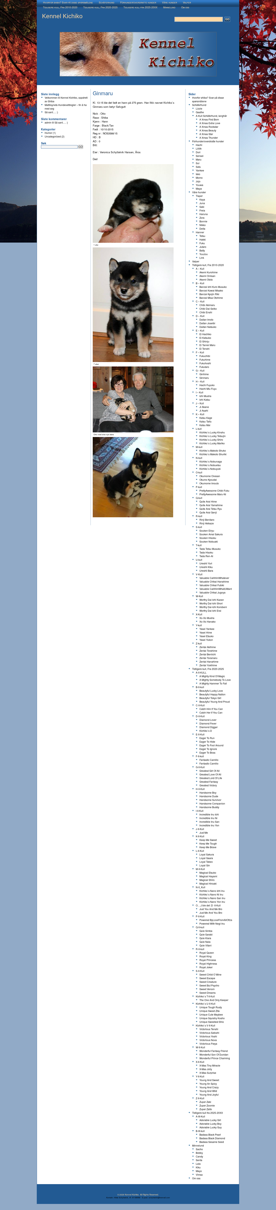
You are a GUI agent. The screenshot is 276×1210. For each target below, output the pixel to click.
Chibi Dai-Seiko (208, 308)
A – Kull (200, 268)
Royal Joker (206, 967)
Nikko (202, 225)
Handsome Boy (207, 792)
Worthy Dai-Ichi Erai (210, 610)
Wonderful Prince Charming (214, 1058)
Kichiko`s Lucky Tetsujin (212, 436)
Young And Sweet (209, 1080)
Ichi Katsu (204, 399)
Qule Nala (205, 941)
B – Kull (200, 283)
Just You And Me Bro (210, 909)
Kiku (198, 1167)
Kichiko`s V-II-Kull (205, 1025)
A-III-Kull (200, 1116)
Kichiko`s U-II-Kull (205, 1003)
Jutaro (202, 246)
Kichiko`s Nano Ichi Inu (212, 890)
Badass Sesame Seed (211, 1141)
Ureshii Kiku (206, 567)
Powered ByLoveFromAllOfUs (215, 920)
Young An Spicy (208, 1083)
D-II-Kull (200, 716)
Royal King (205, 956)
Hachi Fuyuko (207, 385)
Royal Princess (207, 960)
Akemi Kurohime (208, 272)
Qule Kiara (205, 938)
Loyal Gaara (206, 858)
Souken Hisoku (207, 538)
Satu (198, 166)
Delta (202, 228)
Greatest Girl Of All (209, 770)
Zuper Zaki (205, 1101)
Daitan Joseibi (207, 323)
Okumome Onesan (209, 476)
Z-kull (199, 643)
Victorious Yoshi (208, 1036)
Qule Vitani (205, 945)
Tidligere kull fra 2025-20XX (140, 7)
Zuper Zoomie (207, 1105)
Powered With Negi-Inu (212, 923)
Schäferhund (106, 2)
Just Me (203, 832)
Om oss (185, 7)
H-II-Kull (200, 789)
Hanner (200, 232)
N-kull (199, 457)
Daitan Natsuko (207, 326)
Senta (199, 1160)
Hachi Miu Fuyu (208, 388)
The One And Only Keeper (213, 1000)
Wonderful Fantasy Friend (213, 1051)
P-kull (199, 487)
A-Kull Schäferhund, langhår (211, 115)
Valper (187, 2)
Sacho (199, 1149)
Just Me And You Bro (210, 912)
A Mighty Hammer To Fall (213, 683)
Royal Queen (206, 952)
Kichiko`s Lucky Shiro (211, 439)
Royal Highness (208, 963)
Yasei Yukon (206, 639)
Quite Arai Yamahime (211, 505)
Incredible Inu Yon (209, 825)
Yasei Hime (205, 632)
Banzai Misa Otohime (211, 297)
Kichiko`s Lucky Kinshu (212, 432)
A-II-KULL (201, 672)
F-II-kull (200, 756)
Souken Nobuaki (208, 541)
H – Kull (200, 381)
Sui (197, 163)
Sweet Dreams (207, 992)
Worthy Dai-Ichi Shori (211, 603)
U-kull (199, 559)
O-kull (199, 472)
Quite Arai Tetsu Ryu (210, 508)
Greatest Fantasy (208, 781)
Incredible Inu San (209, 821)
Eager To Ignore (208, 749)
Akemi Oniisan (207, 276)
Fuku (202, 243)
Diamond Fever (207, 723)
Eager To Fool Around (211, 745)
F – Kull (200, 352)
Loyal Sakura (206, 854)
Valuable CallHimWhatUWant (215, 588)
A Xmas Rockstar (208, 126)
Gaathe (200, 112)
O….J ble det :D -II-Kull (208, 905)
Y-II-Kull (200, 1076)
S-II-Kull (200, 970)
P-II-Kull (200, 916)
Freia (202, 210)
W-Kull (199, 596)
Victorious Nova (208, 1040)
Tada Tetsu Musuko (210, 548)
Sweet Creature (208, 981)
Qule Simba (205, 930)
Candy (199, 1156)
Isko (198, 174)
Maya (199, 188)
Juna (202, 203)
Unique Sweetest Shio (211, 1021)
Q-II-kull (200, 927)
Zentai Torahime (208, 650)
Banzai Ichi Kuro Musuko (213, 286)
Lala (198, 1163)
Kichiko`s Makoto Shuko (212, 450)
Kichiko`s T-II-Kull (205, 996)
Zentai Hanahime (208, 661)
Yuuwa (199, 185)
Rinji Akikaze (206, 523)
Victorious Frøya (208, 1043)
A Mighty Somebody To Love (215, 679)
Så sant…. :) (51, 112)
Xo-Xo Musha (206, 618)
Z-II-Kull (200, 1098)
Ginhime (204, 374)
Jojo (198, 181)
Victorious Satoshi (209, 1032)
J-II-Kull (200, 829)
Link (201, 257)
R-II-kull (200, 949)
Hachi (199, 145)
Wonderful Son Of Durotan (213, 1054)
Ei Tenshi (204, 348)
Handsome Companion (212, 803)
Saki (201, 206)
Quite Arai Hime (208, 501)
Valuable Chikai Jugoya (212, 592)
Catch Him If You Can (211, 709)
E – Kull (200, 330)
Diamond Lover (207, 719)
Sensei (199, 155)
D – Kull (200, 316)
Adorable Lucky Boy (210, 1123)
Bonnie (203, 221)
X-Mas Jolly (205, 1069)
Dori (198, 152)
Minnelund (169, 7)
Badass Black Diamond (212, 1138)
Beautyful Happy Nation (212, 694)
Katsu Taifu (205, 421)
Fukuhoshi (205, 363)
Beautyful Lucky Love (211, 690)
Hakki (202, 239)
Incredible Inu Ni (208, 818)
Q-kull (199, 497)
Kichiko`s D (205, 730)
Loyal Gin (204, 865)
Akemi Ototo (206, 279)
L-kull (199, 428)
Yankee (200, 170)
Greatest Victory (208, 785)
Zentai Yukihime (208, 665)
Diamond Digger (208, 727)
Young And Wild (208, 1091)
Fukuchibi (204, 356)
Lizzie (199, 108)
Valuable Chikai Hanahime (214, 581)
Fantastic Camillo (208, 759)
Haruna (203, 214)
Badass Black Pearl (210, 1134)
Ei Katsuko (205, 337)
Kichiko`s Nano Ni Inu (211, 894)
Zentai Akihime (207, 647)
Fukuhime (204, 359)
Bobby (199, 1152)
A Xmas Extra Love (209, 123)
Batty (202, 250)
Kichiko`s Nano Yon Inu (212, 901)
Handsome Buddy (209, 807)
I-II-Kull (199, 810)
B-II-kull (200, 687)
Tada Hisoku (206, 552)
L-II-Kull (200, 850)
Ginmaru (204, 377)
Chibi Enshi (205, 312)
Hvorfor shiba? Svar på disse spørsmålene (68, 2)
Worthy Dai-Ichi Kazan (211, 599)
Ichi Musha (205, 396)
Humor (48, 132)
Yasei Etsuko (206, 636)
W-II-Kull (200, 1047)
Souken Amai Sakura (211, 534)
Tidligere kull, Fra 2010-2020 (60, 7)
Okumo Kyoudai (208, 479)
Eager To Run (207, 738)
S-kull (199, 527)
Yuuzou (203, 254)
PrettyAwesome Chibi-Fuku (214, 490)
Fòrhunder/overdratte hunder (138, 2)
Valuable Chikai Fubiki (211, 585)
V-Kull (199, 574)
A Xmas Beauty (207, 130)
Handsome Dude (208, 796)
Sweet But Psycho (209, 985)
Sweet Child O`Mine (210, 974)
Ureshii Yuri (205, 563)
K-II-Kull (200, 836)
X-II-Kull (200, 1061)
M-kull (199, 447)
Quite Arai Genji (208, 512)
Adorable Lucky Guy (210, 1127)
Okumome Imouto (209, 483)
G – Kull (200, 370)
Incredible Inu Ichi (209, 814)
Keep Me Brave (207, 847)
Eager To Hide (207, 741)
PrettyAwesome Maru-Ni (212, 494)
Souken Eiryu (206, 530)
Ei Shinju (204, 341)
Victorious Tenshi (208, 1029)
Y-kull (199, 625)
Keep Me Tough (208, 843)
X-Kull (199, 614)
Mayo (199, 1171)
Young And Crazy (209, 1087)
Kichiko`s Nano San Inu (212, 898)
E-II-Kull (200, 734)
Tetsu (202, 236)
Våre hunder (169, 2)
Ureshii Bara (206, 570)
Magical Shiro (207, 880)
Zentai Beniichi (207, 654)
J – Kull (200, 403)
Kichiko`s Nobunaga (210, 461)
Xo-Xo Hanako (207, 621)
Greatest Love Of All (210, 774)
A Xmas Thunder (208, 137)
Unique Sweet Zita (209, 1011)
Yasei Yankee (206, 628)
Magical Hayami (208, 876)
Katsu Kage (205, 417)
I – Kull (199, 392)
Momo (199, 177)
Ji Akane (204, 407)
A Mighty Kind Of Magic (212, 676)
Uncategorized (53, 136)
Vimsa (199, 1174)
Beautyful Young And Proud (214, 701)
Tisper (199, 195)
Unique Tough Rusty (210, 1007)
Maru (198, 159)
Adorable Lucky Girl (210, 1120)
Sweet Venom (207, 989)
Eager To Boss (207, 752)
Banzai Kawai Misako (211, 290)
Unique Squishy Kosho (212, 1018)
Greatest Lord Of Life (210, 778)
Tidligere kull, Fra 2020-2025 (100, 7)
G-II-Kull (200, 767)
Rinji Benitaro (206, 519)
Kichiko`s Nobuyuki (210, 468)
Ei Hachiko (205, 334)
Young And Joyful (209, 1094)
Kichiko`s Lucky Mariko (212, 443)
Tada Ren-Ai (206, 556)
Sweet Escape (207, 978)
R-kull (199, 516)
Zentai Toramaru (208, 658)
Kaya (202, 199)
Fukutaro (204, 366)
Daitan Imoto (206, 319)
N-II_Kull (200, 887)
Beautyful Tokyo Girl (210, 698)
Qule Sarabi (206, 934)
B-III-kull (200, 1131)
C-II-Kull (200, 705)
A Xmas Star (206, 134)
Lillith (199, 148)
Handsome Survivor (210, 799)
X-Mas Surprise (207, 1072)
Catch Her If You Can (210, 712)
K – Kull (200, 414)
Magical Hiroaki (208, 883)
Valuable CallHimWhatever (214, 578)
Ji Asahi (203, 410)
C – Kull (200, 301)
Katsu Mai (204, 425)
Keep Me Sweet (208, 840)
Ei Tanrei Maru (207, 345)
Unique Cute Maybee (211, 1014)
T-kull (199, 545)
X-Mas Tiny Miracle (209, 1065)
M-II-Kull (200, 869)
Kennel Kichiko (62, 16)
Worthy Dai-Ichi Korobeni (213, 607)
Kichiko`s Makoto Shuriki (212, 454)
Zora (201, 217)
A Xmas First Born (209, 119)
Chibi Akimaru (207, 305)
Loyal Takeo (206, 861)
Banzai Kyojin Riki (209, 294)
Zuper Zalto (205, 1109)
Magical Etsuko (207, 872)
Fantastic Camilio (208, 763)
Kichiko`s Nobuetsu (210, 465)
